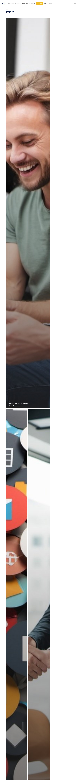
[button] (75, 3)
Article (8, 401)
